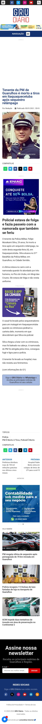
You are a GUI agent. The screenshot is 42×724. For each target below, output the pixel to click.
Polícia (5, 437)
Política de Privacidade (14, 705)
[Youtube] (31, 2)
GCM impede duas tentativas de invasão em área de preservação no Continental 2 (18, 622)
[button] (3, 2)
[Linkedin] (31, 694)
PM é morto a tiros (11, 440)
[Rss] (37, 694)
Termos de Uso (30, 705)
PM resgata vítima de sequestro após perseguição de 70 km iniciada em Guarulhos (19, 556)
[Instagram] (25, 2)
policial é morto (28, 440)
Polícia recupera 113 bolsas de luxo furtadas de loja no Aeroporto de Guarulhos (18, 589)
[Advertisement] (21, 63)
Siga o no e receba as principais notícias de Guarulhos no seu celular (21, 380)
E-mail (5, 667)
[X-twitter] (18, 2)
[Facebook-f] (12, 2)
